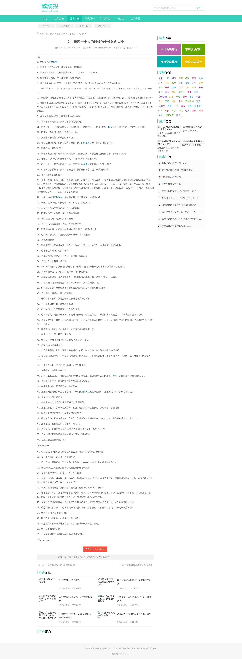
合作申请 (153, 648)
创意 (187, 83)
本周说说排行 (193, 49)
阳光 (110, 127)
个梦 (167, 110)
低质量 (197, 106)
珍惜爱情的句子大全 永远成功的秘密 (179, 205)
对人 (160, 83)
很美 (167, 87)
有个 (181, 101)
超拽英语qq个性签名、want (174, 163)
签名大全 (75, 18)
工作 (187, 87)
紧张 (174, 110)
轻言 (201, 87)
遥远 (167, 92)
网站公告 (144, 648)
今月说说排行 (169, 61)
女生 (201, 78)
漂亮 (194, 78)
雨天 (85, 391)
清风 (167, 101)
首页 (44, 18)
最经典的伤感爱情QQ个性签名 (139, 565)
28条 (201, 110)
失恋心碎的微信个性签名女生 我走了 (179, 191)
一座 (198, 97)
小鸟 (181, 87)
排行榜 (120, 18)
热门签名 (102, 26)
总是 (171, 97)
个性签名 (46, 26)
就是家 (182, 92)
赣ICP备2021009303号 (121, 654)
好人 (190, 106)
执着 (160, 87)
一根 (181, 110)
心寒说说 (169, 115)
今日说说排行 (169, 49)
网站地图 (126, 648)
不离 (181, 78)
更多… (179, 115)
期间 (174, 101)
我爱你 (59, 197)
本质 (160, 92)
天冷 (181, 83)
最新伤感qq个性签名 (171, 177)
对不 (174, 78)
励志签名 (83, 26)
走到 (174, 92)
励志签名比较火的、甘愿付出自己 (177, 170)
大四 (160, 101)
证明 (160, 110)
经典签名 (65, 26)
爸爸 (167, 83)
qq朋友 (161, 106)
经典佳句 (90, 18)
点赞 (178, 97)
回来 (160, 78)
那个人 (86, 143)
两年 (194, 83)
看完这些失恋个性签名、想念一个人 (179, 212)
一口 (167, 78)
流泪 (198, 101)
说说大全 (59, 18)
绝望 (187, 78)
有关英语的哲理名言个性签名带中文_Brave (182, 219)
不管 (196, 92)
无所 (174, 87)
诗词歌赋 (105, 18)
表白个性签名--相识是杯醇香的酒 (60, 565)
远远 (183, 106)
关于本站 (135, 648)
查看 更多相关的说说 (95, 549)
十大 (176, 106)
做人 (187, 110)
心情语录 (162, 97)
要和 (194, 87)
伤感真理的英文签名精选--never (177, 226)
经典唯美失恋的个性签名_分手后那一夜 (180, 198)
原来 (115, 375)
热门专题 (135, 18)
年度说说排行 (193, 61)
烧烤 (201, 83)
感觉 (85, 164)
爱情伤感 (189, 101)
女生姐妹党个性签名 (171, 184)
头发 (174, 83)
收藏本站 (117, 648)
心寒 (185, 97)
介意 (169, 106)
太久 (194, 110)
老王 (189, 92)
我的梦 (54, 62)
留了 (191, 97)
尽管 (160, 115)
